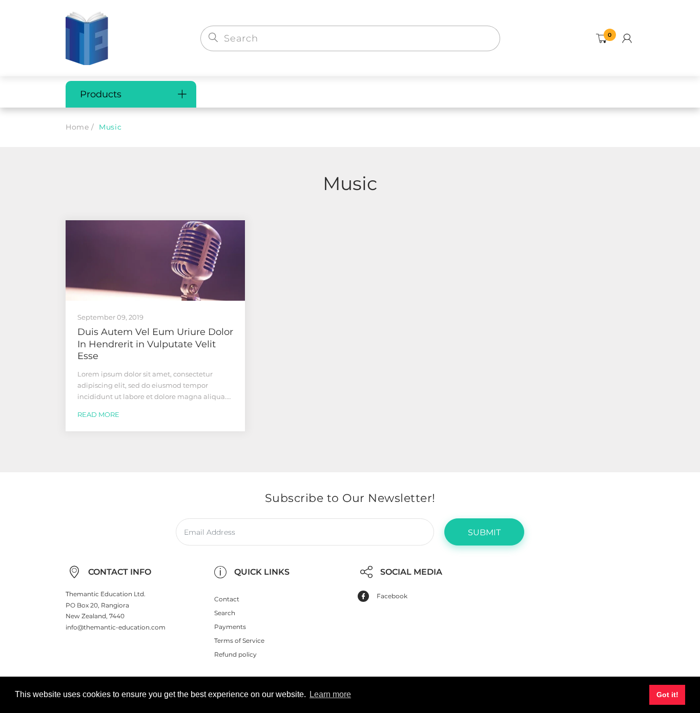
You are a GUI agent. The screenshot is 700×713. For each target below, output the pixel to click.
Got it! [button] (667, 694)
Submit (484, 532)
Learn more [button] (330, 694)
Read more (98, 414)
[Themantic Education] (87, 37)
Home (77, 127)
